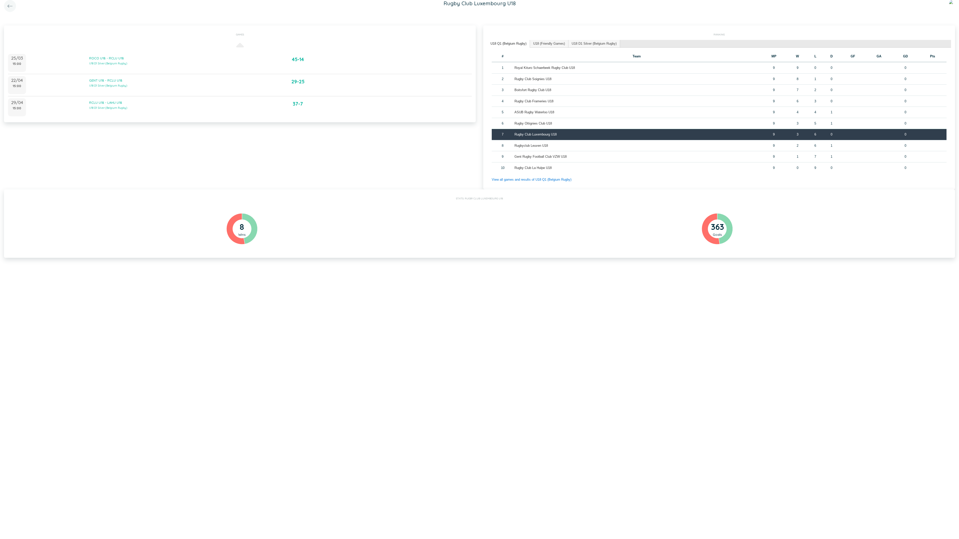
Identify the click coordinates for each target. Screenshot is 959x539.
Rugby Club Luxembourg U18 (535, 134)
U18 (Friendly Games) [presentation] (549, 43)
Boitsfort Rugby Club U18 (532, 90)
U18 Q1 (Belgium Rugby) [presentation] (508, 43)
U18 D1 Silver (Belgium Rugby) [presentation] (594, 43)
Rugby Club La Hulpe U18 (533, 168)
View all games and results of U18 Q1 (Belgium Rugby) (531, 179)
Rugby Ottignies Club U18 (533, 123)
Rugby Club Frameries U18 (533, 101)
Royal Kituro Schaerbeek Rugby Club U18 (544, 68)
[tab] (508, 44)
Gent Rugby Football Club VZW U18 (540, 156)
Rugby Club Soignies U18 (532, 79)
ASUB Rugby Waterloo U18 (534, 112)
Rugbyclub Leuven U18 (531, 145)
